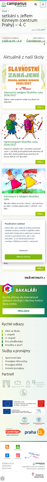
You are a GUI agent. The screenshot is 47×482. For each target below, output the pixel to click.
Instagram (17, 458)
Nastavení (23, 251)
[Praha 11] (34, 432)
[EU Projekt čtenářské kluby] (23, 403)
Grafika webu (39, 477)
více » (40, 107)
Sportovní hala (13, 358)
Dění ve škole (12, 331)
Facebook (7, 458)
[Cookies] (2, 478)
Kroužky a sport (13, 345)
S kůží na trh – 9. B (12, 41)
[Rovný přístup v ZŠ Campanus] (23, 411)
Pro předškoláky (14, 341)
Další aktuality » (35, 277)
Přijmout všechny (23, 257)
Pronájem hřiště (13, 365)
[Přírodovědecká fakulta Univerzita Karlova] (38, 421)
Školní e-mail (6, 468)
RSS (7, 450)
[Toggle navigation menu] (43, 4)
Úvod (4, 11)
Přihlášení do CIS (8, 463)
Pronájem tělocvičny (16, 361)
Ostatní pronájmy (14, 368)
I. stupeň (10, 334)
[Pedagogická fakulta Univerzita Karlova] (24, 421)
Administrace (6, 466)
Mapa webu (18, 450)
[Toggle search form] (36, 4)
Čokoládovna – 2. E (35, 42)
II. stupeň (10, 338)
